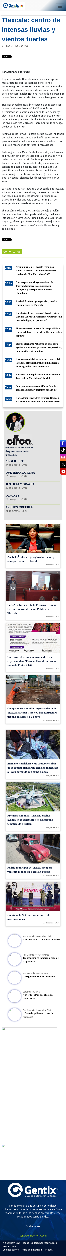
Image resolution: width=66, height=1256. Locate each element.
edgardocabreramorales (18, 451)
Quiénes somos (11, 1249)
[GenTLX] (33, 1196)
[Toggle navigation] (60, 6)
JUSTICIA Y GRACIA (20, 484)
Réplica (49, 1249)
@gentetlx (12, 455)
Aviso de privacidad (32, 1249)
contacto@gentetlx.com (33, 1235)
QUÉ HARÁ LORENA (20, 472)
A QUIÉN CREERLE (19, 507)
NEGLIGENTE (16, 461)
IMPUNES (12, 495)
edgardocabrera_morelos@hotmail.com (20, 447)
